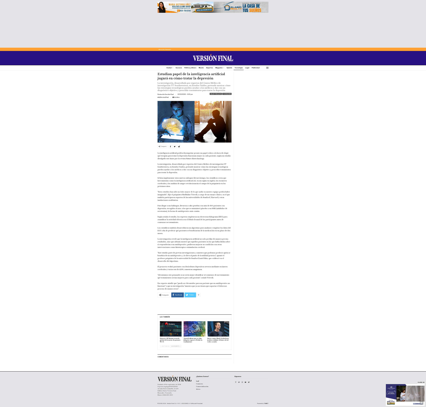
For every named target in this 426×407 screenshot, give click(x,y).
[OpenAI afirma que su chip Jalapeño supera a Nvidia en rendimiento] (194, 328)
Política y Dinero (190, 68)
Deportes (209, 68)
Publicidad (256, 68)
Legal (247, 68)
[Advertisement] (213, 29)
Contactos (199, 384)
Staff (197, 381)
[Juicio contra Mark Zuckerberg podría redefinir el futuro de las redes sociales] (218, 328)
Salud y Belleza (215, 94)
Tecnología (239, 68)
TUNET (266, 403)
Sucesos (179, 68)
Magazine (219, 68)
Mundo (201, 68)
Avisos (198, 389)
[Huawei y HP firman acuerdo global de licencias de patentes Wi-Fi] (171, 328)
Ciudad (169, 68)
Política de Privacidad (196, 403)
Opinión (229, 68)
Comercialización (202, 386)
